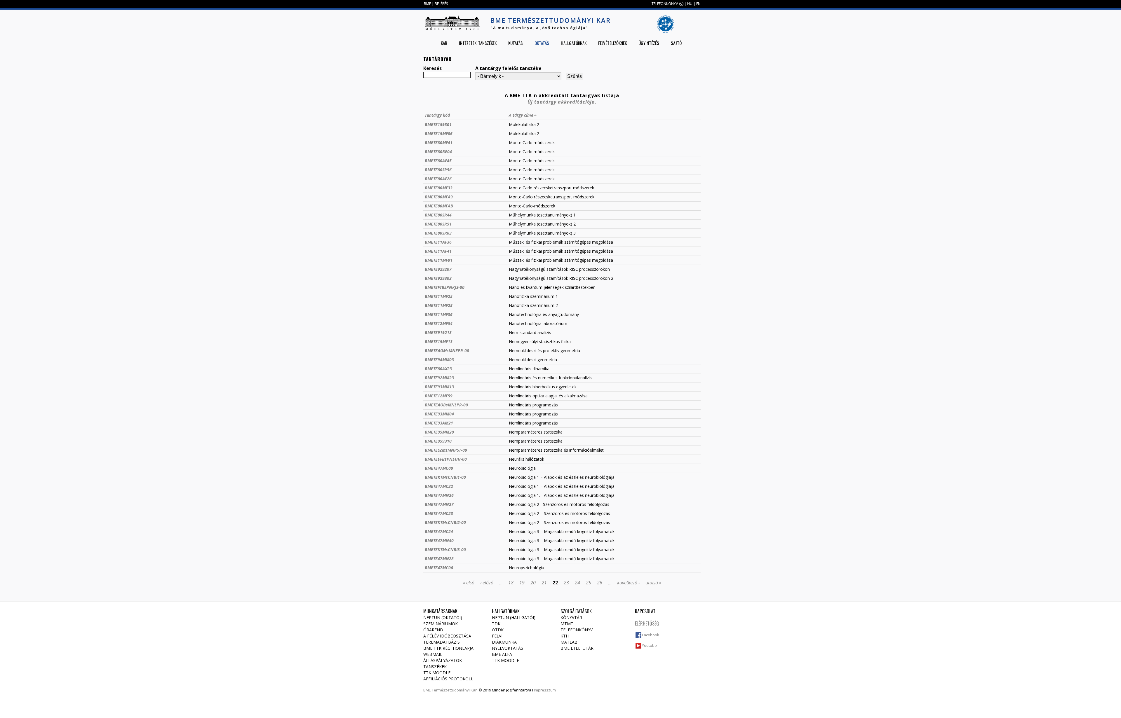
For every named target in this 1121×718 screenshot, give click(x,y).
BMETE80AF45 (438, 160)
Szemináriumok (440, 623)
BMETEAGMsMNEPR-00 (447, 350)
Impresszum (545, 690)
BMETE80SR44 (438, 215)
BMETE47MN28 (439, 558)
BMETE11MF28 (438, 305)
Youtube (649, 645)
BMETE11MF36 (438, 314)
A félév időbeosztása (447, 636)
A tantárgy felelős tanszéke (508, 68)
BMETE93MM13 (439, 386)
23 (566, 582)
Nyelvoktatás (507, 648)
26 (599, 582)
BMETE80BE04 (438, 151)
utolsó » (653, 582)
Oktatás (542, 43)
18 (510, 582)
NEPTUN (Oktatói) (442, 617)
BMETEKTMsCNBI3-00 (445, 549)
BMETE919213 (438, 332)
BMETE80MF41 (438, 142)
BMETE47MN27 (439, 504)
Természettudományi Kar (454, 690)
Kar (444, 43)
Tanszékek (435, 666)
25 (588, 582)
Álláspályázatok (442, 660)
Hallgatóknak (573, 43)
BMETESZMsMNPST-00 (446, 450)
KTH (564, 636)
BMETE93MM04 (439, 414)
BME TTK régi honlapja (448, 648)
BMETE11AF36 (438, 242)
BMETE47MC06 (439, 567)
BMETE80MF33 (438, 188)
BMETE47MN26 (439, 495)
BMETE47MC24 (439, 531)
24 (577, 582)
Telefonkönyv (576, 630)
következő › (628, 582)
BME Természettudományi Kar (550, 20)
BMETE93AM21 (439, 423)
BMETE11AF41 (438, 251)
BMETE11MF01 (438, 260)
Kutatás (515, 43)
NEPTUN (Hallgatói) (513, 617)
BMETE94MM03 (439, 359)
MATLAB (568, 642)
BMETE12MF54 (438, 323)
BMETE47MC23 (439, 513)
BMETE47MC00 (439, 468)
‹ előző (486, 582)
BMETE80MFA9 (439, 197)
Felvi (497, 636)
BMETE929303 (438, 278)
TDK (496, 623)
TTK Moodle (436, 672)
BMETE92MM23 (439, 377)
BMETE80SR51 (438, 224)
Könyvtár (571, 617)
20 (533, 582)
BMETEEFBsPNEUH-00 (446, 459)
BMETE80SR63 (438, 233)
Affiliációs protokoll (448, 679)
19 (522, 582)
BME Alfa (502, 654)
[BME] (452, 22)
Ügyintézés (648, 43)
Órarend (433, 630)
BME (427, 3)
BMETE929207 (438, 269)
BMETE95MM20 (439, 432)
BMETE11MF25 (438, 296)
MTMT (566, 623)
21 (544, 582)
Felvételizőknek (612, 43)
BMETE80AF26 (438, 178)
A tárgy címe (521, 115)
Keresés (432, 68)
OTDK (498, 630)
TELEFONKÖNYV (665, 3)
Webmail (432, 654)
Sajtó (676, 43)
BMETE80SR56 (438, 169)
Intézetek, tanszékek (478, 43)
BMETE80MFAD (439, 206)
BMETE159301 (438, 124)
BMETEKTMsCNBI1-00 (445, 477)
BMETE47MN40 (439, 540)
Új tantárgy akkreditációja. (562, 102)
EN (698, 3)
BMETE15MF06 (438, 133)
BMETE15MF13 (438, 341)
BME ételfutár (576, 648)
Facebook (650, 634)
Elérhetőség (647, 623)
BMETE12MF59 (438, 396)
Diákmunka (504, 642)
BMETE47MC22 (439, 486)
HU (689, 3)
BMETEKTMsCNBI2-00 (445, 522)
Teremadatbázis (441, 642)
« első (468, 582)
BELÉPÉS (441, 3)
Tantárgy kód (437, 115)
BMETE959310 (438, 441)
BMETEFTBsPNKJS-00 (444, 287)
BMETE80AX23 (438, 368)
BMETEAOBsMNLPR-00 (446, 405)
